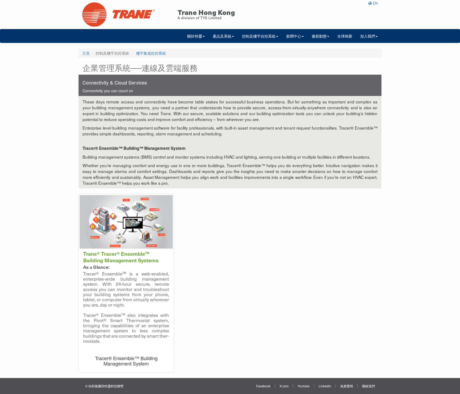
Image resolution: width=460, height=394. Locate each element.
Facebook (263, 386)
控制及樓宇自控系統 (259, 36)
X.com (284, 386)
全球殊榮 (344, 36)
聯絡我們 (368, 386)
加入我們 (367, 36)
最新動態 (319, 36)
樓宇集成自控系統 (150, 53)
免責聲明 (346, 386)
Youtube (304, 386)
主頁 (86, 53)
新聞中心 (293, 36)
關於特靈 (194, 36)
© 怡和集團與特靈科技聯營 (104, 386)
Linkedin (325, 386)
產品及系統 (222, 36)
